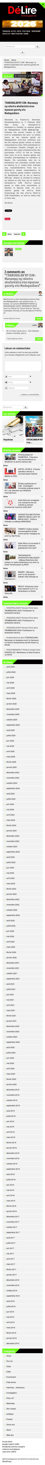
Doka (8, 1366)
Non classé (11, 1408)
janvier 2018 (11, 1211)
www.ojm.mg (33, 129)
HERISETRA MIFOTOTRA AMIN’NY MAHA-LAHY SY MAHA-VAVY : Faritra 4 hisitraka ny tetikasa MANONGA (22, 518)
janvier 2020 (11, 1084)
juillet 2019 (10, 1116)
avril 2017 (10, 1258)
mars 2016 (10, 1327)
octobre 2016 (11, 1290)
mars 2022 (10, 947)
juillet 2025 (10, 735)
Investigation (16, 33)
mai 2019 (10, 1126)
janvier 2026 (11, 703)
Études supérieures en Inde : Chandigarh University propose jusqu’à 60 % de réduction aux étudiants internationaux (22, 488)
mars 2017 (10, 1264)
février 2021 (11, 1015)
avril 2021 (10, 1005)
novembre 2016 (12, 1285)
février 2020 (11, 1079)
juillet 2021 (10, 989)
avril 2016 (10, 1322)
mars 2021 (10, 1010)
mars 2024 (10, 820)
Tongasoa (6, 31)
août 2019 (10, 1110)
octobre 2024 (11, 783)
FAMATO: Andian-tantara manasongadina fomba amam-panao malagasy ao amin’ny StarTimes (22, 532)
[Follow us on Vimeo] (17, 38)
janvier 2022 (11, 957)
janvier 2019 (11, 1147)
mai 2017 (10, 1253)
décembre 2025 (12, 709)
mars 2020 (10, 1073)
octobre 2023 (11, 846)
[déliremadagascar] (22, 11)
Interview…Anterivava (15, 1387)
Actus (13, 31)
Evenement (11, 1377)
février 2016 (11, 1332)
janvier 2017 (11, 1274)
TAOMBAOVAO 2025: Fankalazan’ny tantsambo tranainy (19, 611)
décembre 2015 (12, 1343)
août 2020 (10, 1047)
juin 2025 (10, 740)
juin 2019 (10, 1121)
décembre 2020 (12, 1026)
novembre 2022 (12, 904)
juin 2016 (10, 1311)
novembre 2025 (12, 714)
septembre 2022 (13, 915)
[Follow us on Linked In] (27, 38)
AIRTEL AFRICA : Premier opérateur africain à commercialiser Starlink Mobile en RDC (22, 472)
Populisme (8, 439)
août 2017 (10, 1237)
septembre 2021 (13, 978)
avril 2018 (10, 1195)
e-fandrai (8, 294)
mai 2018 (10, 1190)
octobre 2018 (11, 1163)
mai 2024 (10, 809)
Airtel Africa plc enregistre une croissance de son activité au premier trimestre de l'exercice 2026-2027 (22, 503)
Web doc (10, 1435)
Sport (8, 1429)
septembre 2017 (13, 1232)
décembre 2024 (12, 772)
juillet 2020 (10, 1052)
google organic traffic (10, 1444)
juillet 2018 (10, 1179)
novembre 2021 (12, 968)
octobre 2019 (11, 1100)
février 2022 (11, 952)
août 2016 (10, 1301)
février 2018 (11, 1206)
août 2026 (10, 666)
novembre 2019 (12, 1095)
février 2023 (11, 888)
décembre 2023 (12, 836)
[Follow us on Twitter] (20, 38)
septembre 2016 (13, 1295)
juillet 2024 (10, 799)
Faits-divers (11, 1382)
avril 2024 (10, 814)
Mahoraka (10, 1403)
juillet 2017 (10, 1243)
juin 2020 (10, 1058)
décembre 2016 (12, 1280)
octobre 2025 (11, 719)
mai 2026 (10, 682)
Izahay (25, 33)
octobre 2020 (11, 1036)
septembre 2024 (13, 788)
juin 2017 (10, 1248)
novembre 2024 (12, 777)
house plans (7, 1441)
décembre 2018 (12, 1153)
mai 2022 (10, 936)
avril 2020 (10, 1068)
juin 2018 (10, 1184)
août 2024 (10, 793)
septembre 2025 (13, 725)
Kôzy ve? (10, 1398)
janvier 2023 (11, 894)
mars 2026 (10, 693)
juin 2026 (10, 677)
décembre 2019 (12, 1089)
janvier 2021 (11, 1021)
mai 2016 (10, 1317)
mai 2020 (10, 1063)
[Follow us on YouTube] (24, 38)
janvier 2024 (11, 830)
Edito (19, 31)
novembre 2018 (12, 1158)
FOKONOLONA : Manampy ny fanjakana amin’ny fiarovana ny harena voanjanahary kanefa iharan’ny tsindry (22, 641)
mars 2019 (10, 1137)
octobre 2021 (11, 973)
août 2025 (10, 730)
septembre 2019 (13, 1105)
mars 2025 (10, 756)
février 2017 (11, 1269)
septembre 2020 (13, 1042)
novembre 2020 (12, 1031)
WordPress (6, 1461)
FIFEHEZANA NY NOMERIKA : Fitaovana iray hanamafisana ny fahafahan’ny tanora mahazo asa (21, 458)
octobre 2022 (11, 910)
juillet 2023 (10, 862)
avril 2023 (10, 878)
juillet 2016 (10, 1306)
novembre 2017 (12, 1221)
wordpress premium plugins (13, 1446)
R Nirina (32, 76)
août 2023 (10, 857)
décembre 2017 (12, 1216)
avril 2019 (10, 1132)
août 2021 (10, 984)
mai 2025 (10, 746)
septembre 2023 (13, 851)
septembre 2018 (13, 1169)
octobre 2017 (11, 1227)
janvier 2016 (11, 1338)
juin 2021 (10, 994)
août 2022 (10, 920)
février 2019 (11, 1142)
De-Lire (9, 1361)
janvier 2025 (11, 767)
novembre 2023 (12, 841)
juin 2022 (10, 931)
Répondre (39, 319)
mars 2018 (10, 1200)
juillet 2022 (10, 925)
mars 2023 (10, 883)
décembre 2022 (12, 899)
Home (6, 60)
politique (26, 31)
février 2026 (11, 698)
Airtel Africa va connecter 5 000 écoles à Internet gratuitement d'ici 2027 (29, 545)
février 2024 (11, 825)
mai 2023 (10, 873)
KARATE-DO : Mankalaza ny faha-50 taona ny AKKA (22, 653)
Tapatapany (35, 31)
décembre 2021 (12, 962)
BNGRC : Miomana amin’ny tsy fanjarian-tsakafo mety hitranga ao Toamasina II (21, 575)
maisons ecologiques (11, 1449)
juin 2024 (10, 804)
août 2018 (10, 1174)
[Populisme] (12, 425)
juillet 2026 (10, 672)
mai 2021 (10, 999)
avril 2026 (10, 688)
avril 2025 (10, 751)
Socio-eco (6, 33)
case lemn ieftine (9, 1451)
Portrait (9, 1419)
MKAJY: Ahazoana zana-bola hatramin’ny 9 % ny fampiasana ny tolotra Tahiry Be (22, 590)
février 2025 (11, 762)
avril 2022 (10, 941)
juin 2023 (10, 867)
